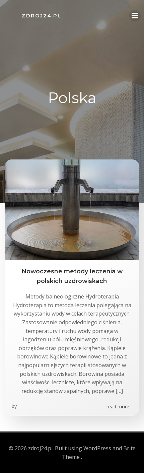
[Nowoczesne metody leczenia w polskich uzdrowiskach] (72, 209)
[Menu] (135, 15)
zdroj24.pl (41, 15)
